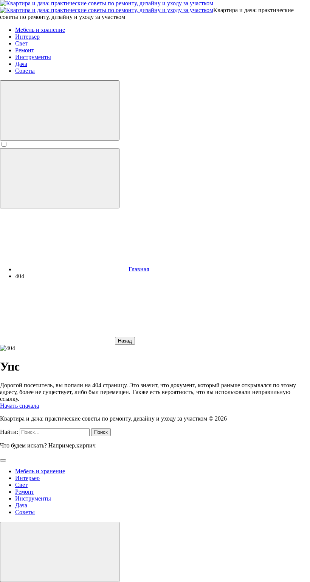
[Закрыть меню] (59, 552)
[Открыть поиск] (59, 110)
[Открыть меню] (59, 178)
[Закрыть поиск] (3, 460)
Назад (125, 341)
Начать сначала (19, 405)
